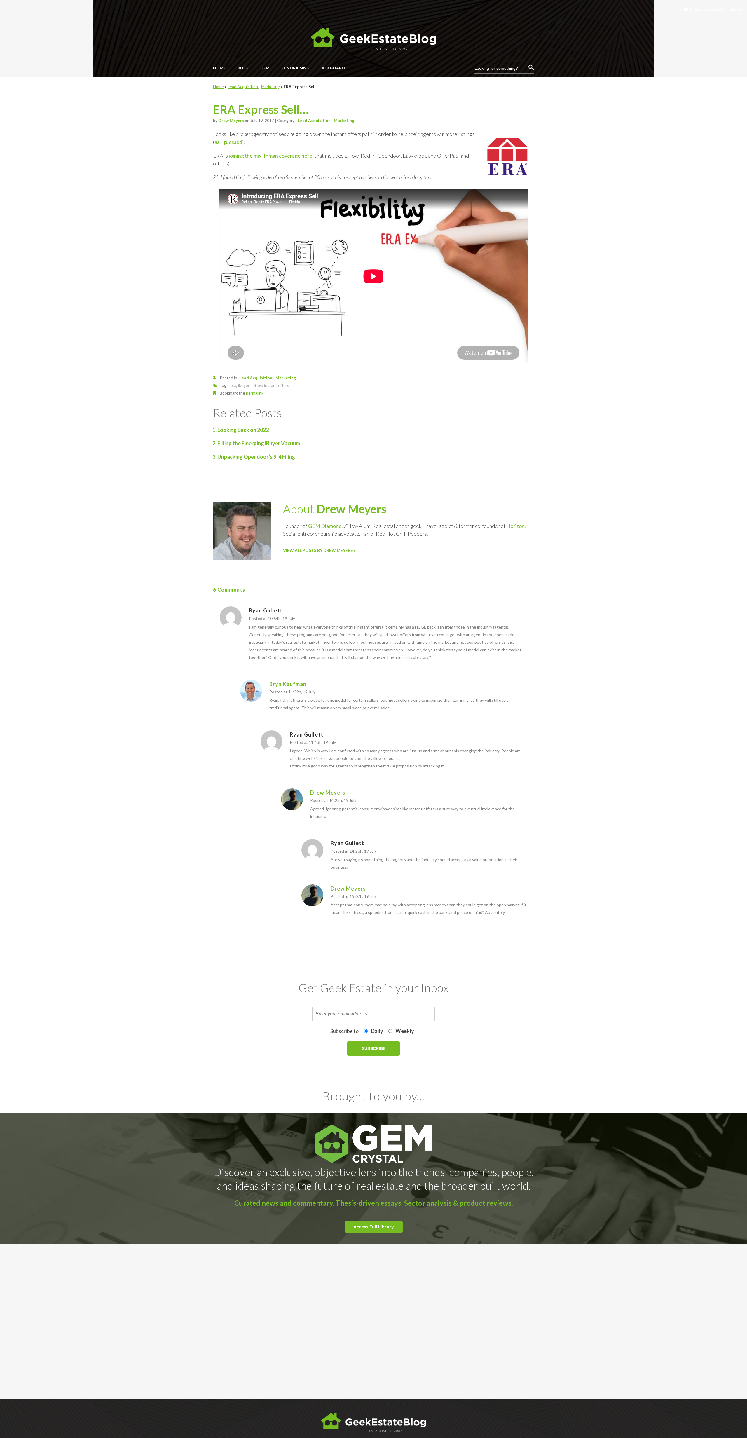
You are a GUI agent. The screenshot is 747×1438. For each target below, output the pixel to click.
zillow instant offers (271, 385)
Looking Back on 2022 (243, 430)
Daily (377, 1031)
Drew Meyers (231, 120)
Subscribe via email (705, 9)
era (233, 385)
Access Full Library (373, 1226)
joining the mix (245, 155)
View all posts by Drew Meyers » (319, 550)
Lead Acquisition (243, 86)
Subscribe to (344, 1031)
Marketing (270, 86)
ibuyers (245, 385)
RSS (737, 9)
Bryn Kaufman (287, 684)
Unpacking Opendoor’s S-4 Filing (256, 456)
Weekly (404, 1031)
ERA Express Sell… (260, 109)
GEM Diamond (325, 526)
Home (218, 86)
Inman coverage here (288, 155)
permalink (254, 392)
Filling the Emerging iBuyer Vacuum (258, 443)
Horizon (515, 526)
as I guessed (228, 142)
